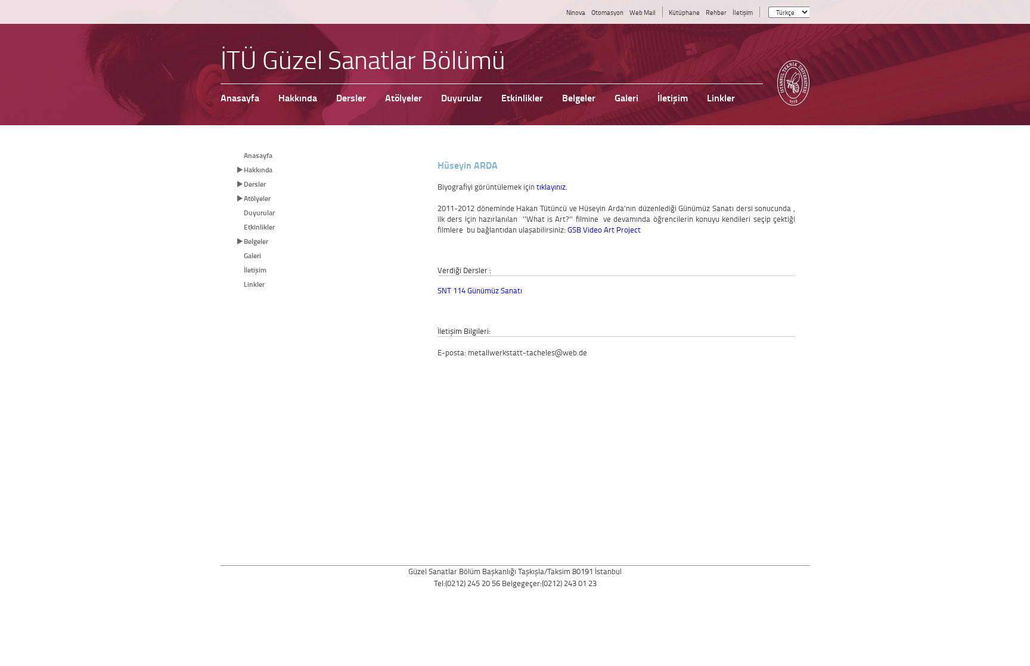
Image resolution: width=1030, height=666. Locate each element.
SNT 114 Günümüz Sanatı (480, 290)
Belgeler (256, 241)
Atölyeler (257, 198)
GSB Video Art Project (604, 229)
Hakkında (258, 170)
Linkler (254, 284)
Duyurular (259, 212)
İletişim (743, 12)
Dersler (255, 184)
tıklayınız (551, 186)
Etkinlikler (259, 227)
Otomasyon (607, 12)
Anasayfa (258, 155)
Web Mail (642, 12)
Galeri (252, 255)
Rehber (716, 12)
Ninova (575, 12)
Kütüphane (684, 12)
